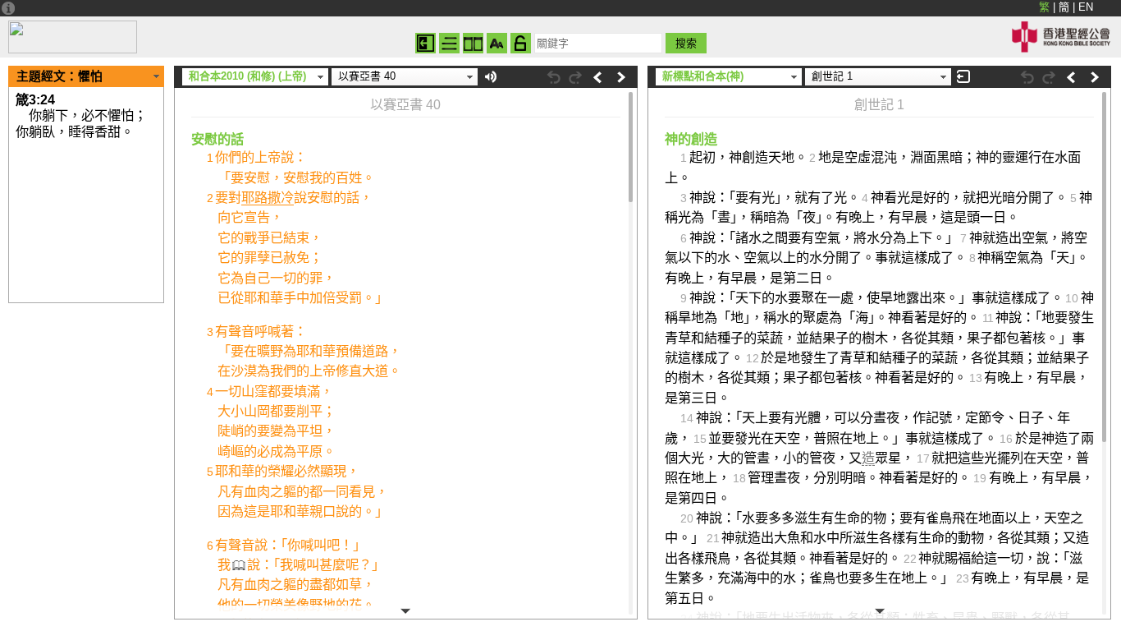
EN (1085, 7)
